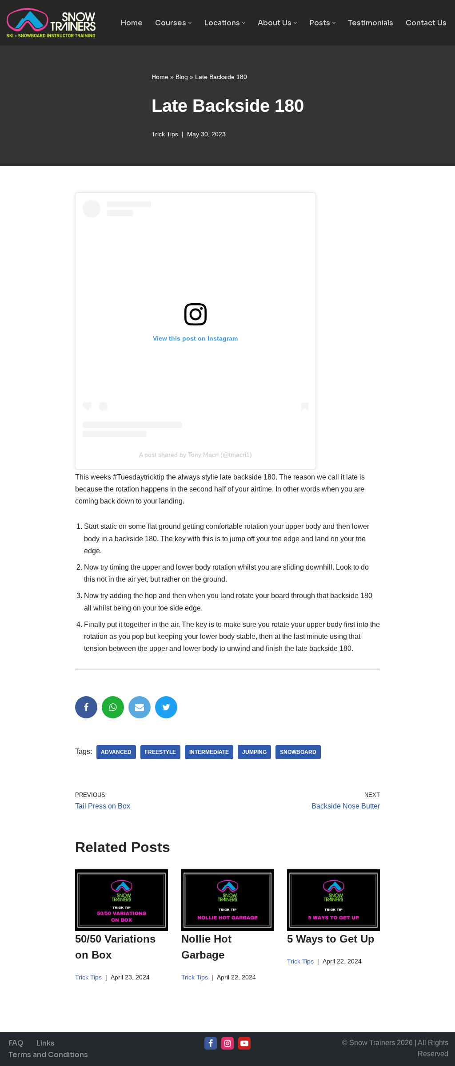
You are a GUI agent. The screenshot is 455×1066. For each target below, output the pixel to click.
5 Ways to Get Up (331, 939)
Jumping (254, 752)
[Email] (139, 707)
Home (131, 23)
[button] (190, 22)
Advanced (116, 752)
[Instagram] (227, 1043)
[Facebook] (86, 707)
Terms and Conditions (48, 1054)
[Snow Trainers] (51, 22)
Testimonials (370, 23)
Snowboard (298, 752)
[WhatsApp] (113, 707)
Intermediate (209, 752)
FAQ (16, 1043)
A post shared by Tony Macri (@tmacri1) (195, 454)
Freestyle (160, 752)
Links (45, 1043)
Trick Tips (165, 134)
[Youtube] (244, 1043)
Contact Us (426, 23)
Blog (182, 76)
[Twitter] (166, 707)
